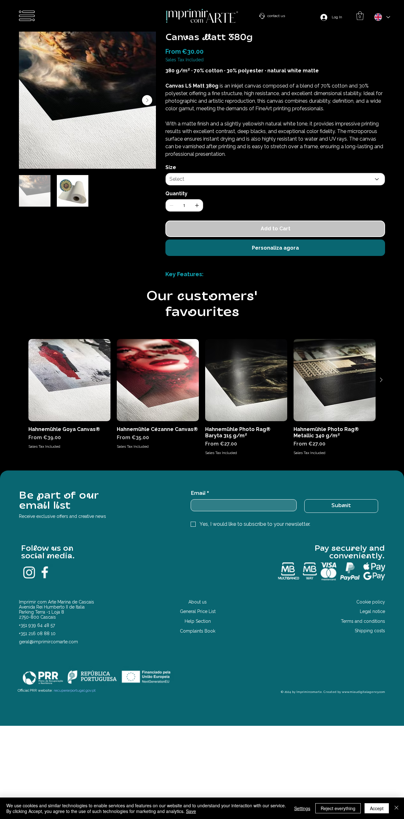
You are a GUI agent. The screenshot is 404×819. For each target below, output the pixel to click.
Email (200, 493)
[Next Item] (147, 100)
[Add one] (197, 205)
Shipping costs (370, 630)
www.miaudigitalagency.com (363, 692)
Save (191, 811)
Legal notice (372, 611)
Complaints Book (197, 631)
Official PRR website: (57, 690)
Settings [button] (302, 808)
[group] (202, 397)
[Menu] (27, 16)
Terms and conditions (363, 621)
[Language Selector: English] (382, 17)
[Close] (396, 808)
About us (197, 601)
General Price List (198, 611)
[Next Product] (381, 380)
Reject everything (338, 808)
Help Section (198, 621)
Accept (376, 808)
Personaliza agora (275, 248)
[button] (360, 15)
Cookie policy (370, 601)
